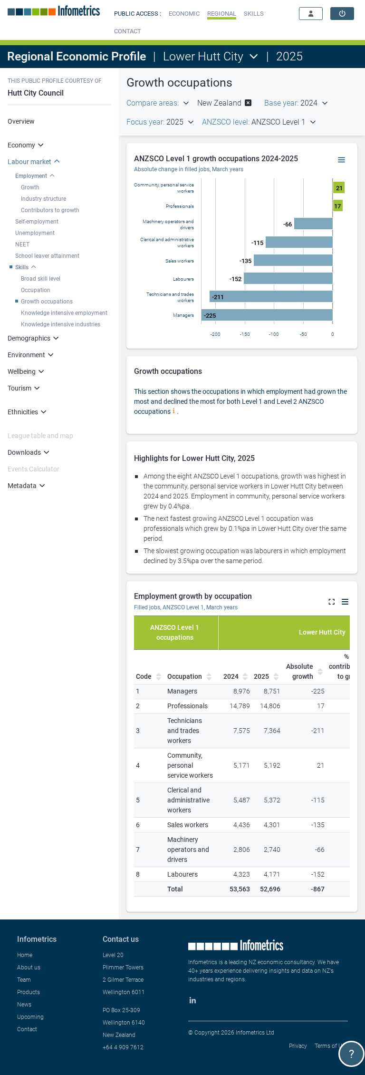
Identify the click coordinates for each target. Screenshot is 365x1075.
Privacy (298, 1046)
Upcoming (30, 1017)
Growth (30, 187)
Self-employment (36, 221)
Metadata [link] (22, 485)
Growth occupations (47, 301)
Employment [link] (31, 176)
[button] (184, 14)
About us (28, 967)
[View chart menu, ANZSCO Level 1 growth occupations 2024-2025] (341, 160)
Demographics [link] (29, 338)
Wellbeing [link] (22, 371)
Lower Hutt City (203, 56)
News (24, 1004)
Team (24, 980)
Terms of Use (331, 1046)
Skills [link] (22, 267)
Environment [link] (26, 355)
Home (24, 955)
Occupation (35, 290)
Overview (21, 121)
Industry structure (43, 198)
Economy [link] (21, 145)
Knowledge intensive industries (60, 324)
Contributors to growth (50, 210)
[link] (342, 14)
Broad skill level (40, 278)
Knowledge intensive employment (64, 313)
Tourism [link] (19, 388)
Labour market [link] (29, 162)
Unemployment (35, 233)
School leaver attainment (47, 256)
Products (28, 992)
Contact (27, 1029)
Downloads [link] (24, 452)
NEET (22, 244)
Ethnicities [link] (23, 412)
